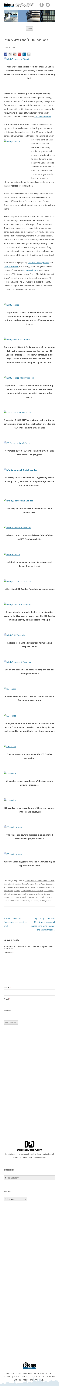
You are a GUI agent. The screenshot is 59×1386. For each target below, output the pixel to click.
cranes (17, 890)
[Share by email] (28, 54)
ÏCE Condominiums (42, 116)
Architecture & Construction (36, 880)
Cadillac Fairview (11, 266)
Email (7, 999)
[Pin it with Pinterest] (19, 54)
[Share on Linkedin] (24, 54)
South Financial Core (30, 897)
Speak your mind (38, 1377)
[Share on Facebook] (5, 54)
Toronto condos (47, 884)
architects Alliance (21, 887)
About (16, 1377)
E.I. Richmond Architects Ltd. (32, 890)
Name (7, 987)
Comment (9, 952)
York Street (14, 900)
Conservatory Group (38, 887)
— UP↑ (41, 1380)
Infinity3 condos (14, 884)
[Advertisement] (29, 1057)
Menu (29, 28)
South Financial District (31, 884)
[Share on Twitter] (10, 54)
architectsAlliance (30, 270)
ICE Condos (48, 890)
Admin (25, 1380)
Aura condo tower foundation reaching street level (15, 922)
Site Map (33, 1380)
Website (7, 1010)
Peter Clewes (15, 897)
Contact (25, 1377)
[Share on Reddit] (14, 54)
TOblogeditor (45, 900)
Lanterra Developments (38, 262)
